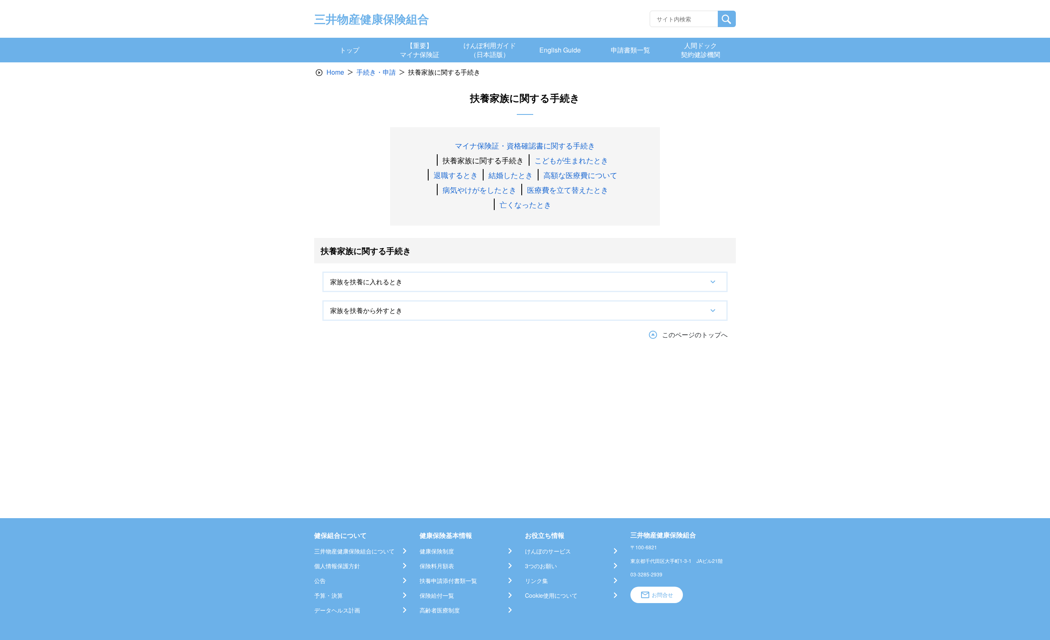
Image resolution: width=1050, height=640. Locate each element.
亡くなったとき (525, 204)
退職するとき (456, 174)
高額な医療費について (580, 174)
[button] (525, 282)
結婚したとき (510, 174)
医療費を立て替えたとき (567, 189)
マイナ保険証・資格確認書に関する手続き (525, 145)
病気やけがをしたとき (479, 189)
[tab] (525, 282)
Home (335, 72)
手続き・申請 (376, 72)
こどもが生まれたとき (571, 160)
